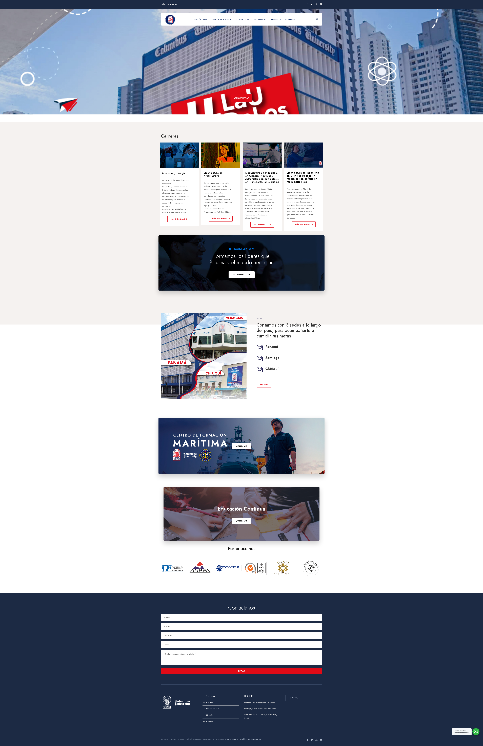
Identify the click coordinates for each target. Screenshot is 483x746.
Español (294, 698)
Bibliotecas (260, 19)
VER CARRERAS (241, 98)
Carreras (209, 702)
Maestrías (209, 715)
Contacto (291, 19)
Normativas (242, 19)
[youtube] (316, 4)
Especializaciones (212, 709)
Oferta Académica (222, 19)
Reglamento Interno (253, 739)
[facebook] (307, 4)
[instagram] (321, 4)
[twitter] (311, 4)
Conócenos (200, 19)
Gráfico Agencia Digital (234, 739)
